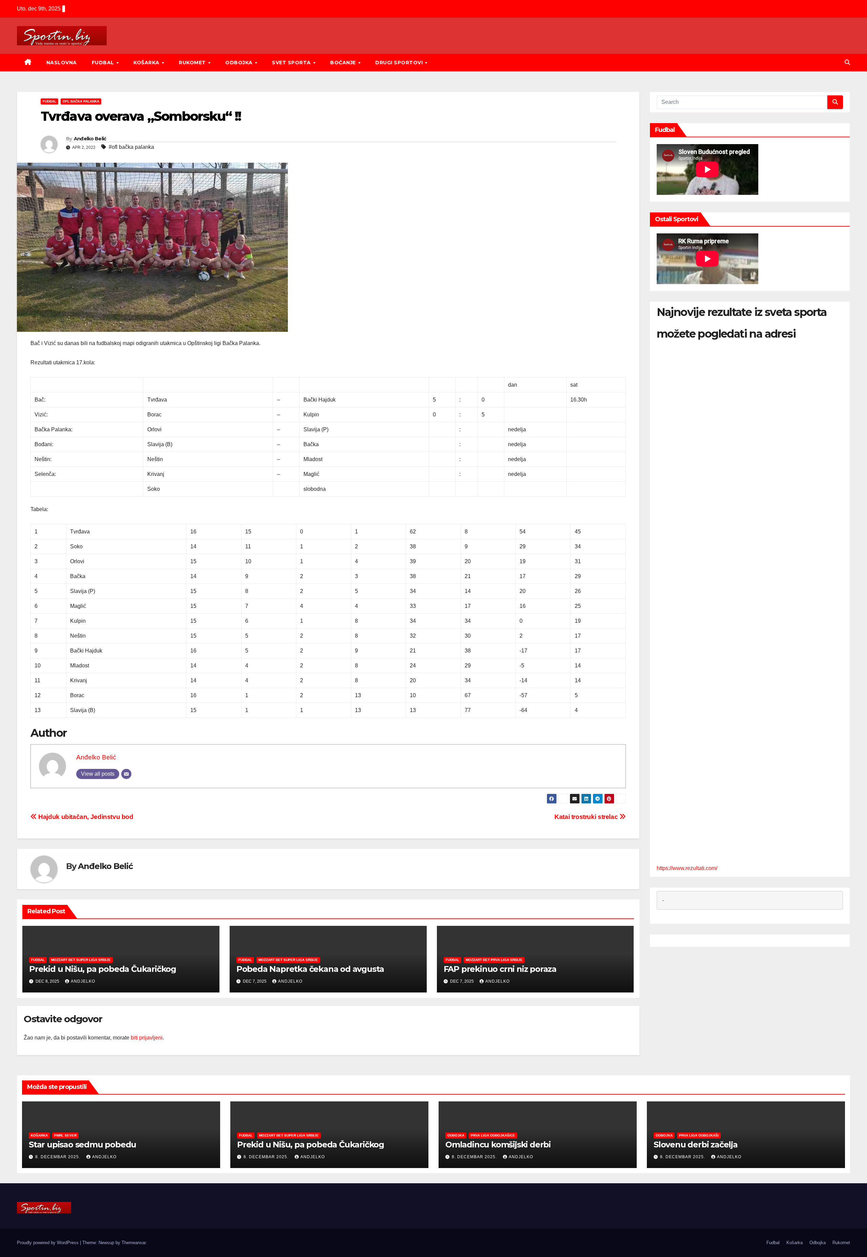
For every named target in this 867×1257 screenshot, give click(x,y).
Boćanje (343, 63)
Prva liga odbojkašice (493, 1135)
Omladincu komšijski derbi (498, 1144)
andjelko (83, 981)
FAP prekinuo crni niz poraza (500, 969)
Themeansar (134, 1242)
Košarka (147, 63)
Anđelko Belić (90, 139)
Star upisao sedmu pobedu (82, 1144)
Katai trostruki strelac (586, 816)
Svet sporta (292, 63)
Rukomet (193, 63)
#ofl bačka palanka (131, 147)
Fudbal (104, 63)
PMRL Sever (65, 1135)
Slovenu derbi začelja (696, 1144)
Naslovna (61, 63)
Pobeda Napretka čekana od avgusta (310, 969)
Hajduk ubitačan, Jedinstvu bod (85, 816)
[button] (847, 62)
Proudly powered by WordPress (48, 1242)
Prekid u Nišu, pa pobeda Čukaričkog (102, 969)
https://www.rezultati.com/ (687, 868)
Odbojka (239, 63)
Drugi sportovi (399, 63)
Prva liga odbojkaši (699, 1135)
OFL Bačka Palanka (81, 101)
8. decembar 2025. (58, 1157)
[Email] (126, 774)
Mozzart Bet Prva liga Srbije (494, 960)
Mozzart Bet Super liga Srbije (81, 960)
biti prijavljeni (147, 1038)
